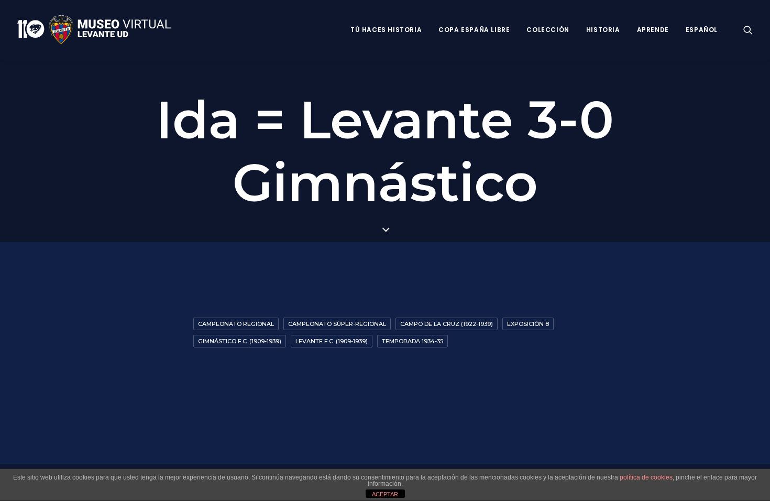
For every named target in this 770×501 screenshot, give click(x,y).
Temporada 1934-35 (412, 341)
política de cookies (646, 477)
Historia (603, 29)
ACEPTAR (385, 494)
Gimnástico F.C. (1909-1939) (239, 341)
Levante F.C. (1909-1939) (331, 341)
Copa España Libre (474, 29)
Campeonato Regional (236, 324)
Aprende (653, 29)
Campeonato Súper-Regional (337, 324)
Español (702, 29)
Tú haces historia (386, 29)
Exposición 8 (528, 324)
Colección (547, 29)
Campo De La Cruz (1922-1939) (446, 324)
